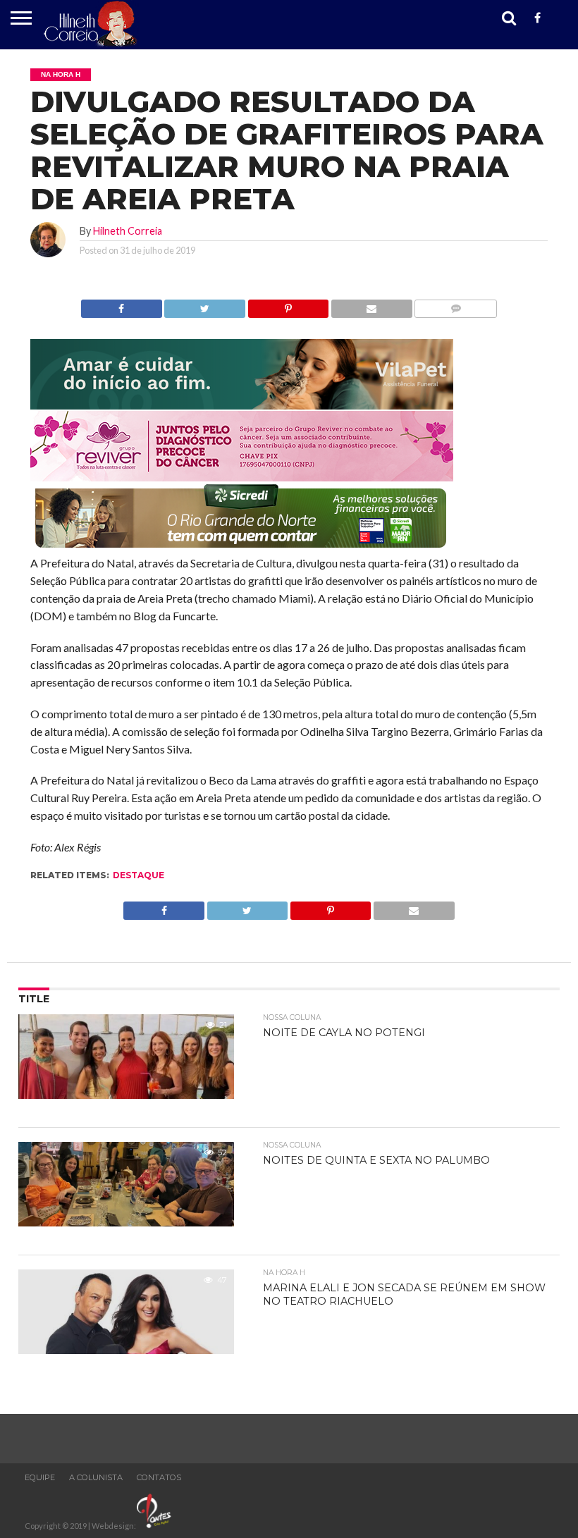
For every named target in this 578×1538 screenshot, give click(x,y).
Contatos (159, 1477)
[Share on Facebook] (121, 305)
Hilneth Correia (127, 231)
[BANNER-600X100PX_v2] (241, 477)
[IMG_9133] (241, 405)
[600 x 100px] (241, 548)
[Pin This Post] (287, 305)
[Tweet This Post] (204, 305)
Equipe (40, 1477)
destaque (138, 875)
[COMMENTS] (455, 305)
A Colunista (96, 1477)
